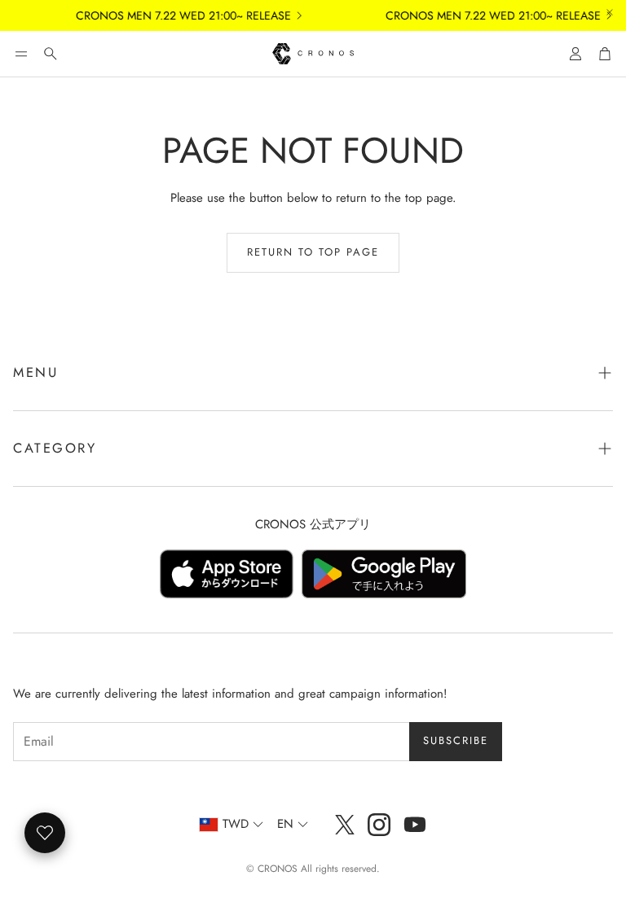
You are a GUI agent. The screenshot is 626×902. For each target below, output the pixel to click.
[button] (21, 53)
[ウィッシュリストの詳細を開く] (44, 832)
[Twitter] (345, 824)
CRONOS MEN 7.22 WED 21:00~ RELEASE (176, 15)
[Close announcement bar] (609, 12)
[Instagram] (379, 824)
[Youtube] (414, 824)
